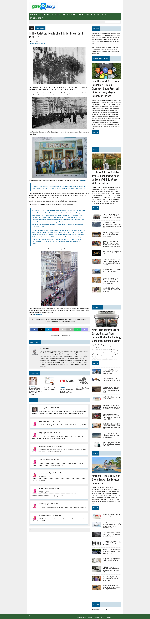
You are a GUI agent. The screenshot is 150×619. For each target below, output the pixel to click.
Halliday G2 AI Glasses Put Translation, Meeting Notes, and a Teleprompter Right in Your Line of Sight (111, 569)
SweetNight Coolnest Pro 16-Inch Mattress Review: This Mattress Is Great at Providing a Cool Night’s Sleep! (111, 389)
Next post (65, 336)
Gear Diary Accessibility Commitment (84, 617)
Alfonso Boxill (42, 515)
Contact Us (108, 617)
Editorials (32, 386)
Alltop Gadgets (42, 421)
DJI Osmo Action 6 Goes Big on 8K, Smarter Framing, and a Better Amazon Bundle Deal (111, 371)
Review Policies (95, 616)
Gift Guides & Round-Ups (36, 18)
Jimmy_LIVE (42, 460)
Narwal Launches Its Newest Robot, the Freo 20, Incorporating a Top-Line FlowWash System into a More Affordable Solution (112, 525)
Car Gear (54, 14)
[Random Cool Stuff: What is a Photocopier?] (82, 384)
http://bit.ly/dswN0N (57, 465)
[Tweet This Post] (41, 329)
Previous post (54, 336)
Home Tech (46, 14)
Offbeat (37, 41)
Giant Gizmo (42, 504)
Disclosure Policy (103, 616)
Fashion (104, 14)
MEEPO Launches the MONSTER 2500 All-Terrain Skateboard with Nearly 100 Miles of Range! (112, 551)
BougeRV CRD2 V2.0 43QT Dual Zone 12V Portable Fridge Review (111, 270)
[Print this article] (70, 329)
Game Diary (89, 14)
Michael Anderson (40, 43)
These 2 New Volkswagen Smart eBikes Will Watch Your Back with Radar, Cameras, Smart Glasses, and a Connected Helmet (111, 416)
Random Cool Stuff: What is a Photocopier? (82, 389)
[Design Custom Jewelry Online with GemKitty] (49, 384)
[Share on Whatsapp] (77, 329)
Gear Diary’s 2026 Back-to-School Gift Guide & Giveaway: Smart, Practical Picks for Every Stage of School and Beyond (106, 88)
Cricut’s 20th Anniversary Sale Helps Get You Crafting (111, 398)
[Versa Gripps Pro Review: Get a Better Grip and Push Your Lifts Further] (96, 254)
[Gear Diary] (43, 6)
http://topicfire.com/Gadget (42, 452)
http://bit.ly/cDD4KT (80, 425)
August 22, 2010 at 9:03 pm (52, 504)
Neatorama (82, 180)
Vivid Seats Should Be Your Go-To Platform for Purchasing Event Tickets (66, 391)
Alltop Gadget (42, 433)
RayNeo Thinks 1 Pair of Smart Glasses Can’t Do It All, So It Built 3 (111, 379)
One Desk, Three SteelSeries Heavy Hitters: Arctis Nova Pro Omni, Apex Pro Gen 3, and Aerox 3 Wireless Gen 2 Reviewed (111, 262)
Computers (80, 14)
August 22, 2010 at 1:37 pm (51, 488)
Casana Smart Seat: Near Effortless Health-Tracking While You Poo (111, 559)
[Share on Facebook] (34, 329)
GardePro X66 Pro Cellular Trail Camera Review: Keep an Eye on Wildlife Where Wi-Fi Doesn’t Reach (105, 177)
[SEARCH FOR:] (112, 22)
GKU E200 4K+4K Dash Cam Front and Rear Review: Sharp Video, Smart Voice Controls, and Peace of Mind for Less (112, 225)
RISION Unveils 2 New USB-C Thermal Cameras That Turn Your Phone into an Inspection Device (112, 534)
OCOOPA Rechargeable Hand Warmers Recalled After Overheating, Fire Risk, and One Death (112, 543)
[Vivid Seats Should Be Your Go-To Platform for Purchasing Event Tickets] (67, 384)
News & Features (48, 386)
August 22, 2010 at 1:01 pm (55, 473)
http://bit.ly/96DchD (80, 507)
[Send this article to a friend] (62, 329)
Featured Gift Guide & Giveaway (100, 58)
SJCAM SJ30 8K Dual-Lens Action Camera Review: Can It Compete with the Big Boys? (111, 289)
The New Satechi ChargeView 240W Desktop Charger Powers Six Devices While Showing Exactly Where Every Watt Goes (111, 426)
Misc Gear (96, 14)
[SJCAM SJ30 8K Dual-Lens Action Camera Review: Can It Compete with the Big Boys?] (96, 291)
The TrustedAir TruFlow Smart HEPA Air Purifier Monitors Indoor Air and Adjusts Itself (111, 444)
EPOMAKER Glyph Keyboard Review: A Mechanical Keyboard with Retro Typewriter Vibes (111, 234)
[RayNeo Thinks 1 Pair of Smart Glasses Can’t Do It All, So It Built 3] (96, 382)
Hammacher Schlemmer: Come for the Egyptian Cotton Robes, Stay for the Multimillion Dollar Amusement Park (35, 391)
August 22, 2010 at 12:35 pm (52, 460)
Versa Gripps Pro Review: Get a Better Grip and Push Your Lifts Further (112, 252)
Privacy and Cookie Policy (114, 616)
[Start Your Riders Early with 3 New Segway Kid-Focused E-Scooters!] (106, 472)
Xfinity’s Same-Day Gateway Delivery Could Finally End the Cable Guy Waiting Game (111, 578)
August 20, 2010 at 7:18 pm (55, 446)
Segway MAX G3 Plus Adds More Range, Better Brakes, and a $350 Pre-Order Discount (111, 435)
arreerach (41, 488)
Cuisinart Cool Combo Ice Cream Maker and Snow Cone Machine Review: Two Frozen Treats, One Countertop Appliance (110, 280)
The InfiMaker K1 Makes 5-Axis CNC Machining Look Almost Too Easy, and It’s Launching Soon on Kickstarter (111, 407)
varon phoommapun (43, 473)
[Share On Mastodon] (84, 329)
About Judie (77, 616)
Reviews (95, 149)
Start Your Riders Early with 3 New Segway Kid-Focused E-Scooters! (106, 479)
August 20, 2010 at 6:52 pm (54, 421)
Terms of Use (97, 617)
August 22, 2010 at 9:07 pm (53, 515)
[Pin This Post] (55, 329)
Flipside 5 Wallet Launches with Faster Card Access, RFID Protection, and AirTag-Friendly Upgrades (111, 587)
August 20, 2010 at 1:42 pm (54, 408)
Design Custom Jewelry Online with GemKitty (50, 388)
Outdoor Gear (71, 14)
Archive (102, 617)
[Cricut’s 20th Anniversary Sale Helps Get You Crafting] (96, 400)
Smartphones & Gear (35, 14)
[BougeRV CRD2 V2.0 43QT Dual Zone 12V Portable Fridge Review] (96, 273)
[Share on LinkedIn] (48, 329)
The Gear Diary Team (86, 616)
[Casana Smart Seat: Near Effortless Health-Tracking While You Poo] (96, 562)
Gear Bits (95, 453)
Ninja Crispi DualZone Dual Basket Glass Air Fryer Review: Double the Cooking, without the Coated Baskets (112, 216)
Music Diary (63, 386)
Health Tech (62, 14)
